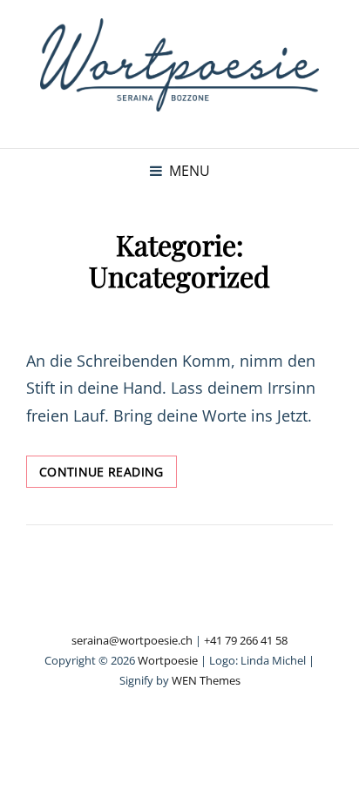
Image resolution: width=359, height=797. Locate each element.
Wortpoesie (168, 660)
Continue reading (108, 475)
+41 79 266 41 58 (246, 640)
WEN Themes (206, 680)
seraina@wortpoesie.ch (132, 640)
